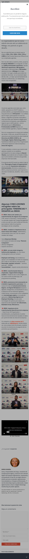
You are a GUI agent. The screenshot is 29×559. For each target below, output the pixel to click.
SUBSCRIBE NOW (15, 33)
